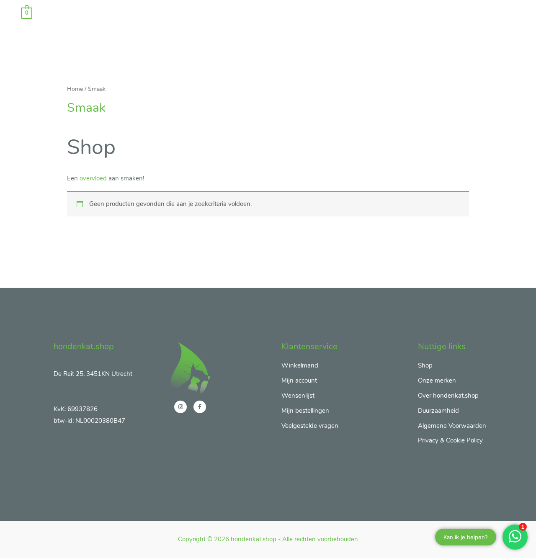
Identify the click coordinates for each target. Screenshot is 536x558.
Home (75, 89)
